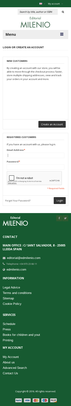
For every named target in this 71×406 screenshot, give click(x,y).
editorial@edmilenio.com (23, 258)
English (43, 4)
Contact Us (10, 373)
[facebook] (59, 218)
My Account (11, 357)
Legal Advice (11, 287)
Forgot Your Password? (18, 200)
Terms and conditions (17, 293)
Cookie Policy (12, 304)
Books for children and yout (21, 335)
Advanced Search (15, 368)
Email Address (15, 150)
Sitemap (8, 298)
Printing (8, 340)
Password (13, 161)
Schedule (9, 324)
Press (7, 329)
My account (54, 3)
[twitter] (65, 218)
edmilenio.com (16, 269)
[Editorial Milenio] (35, 22)
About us (9, 362)
